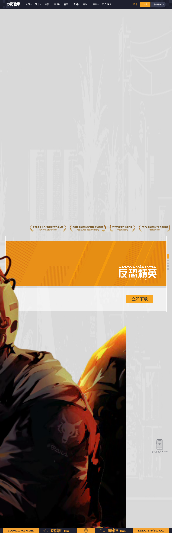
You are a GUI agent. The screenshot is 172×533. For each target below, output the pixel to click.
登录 (135, 4)
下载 (145, 4)
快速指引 (158, 4)
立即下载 (140, 299)
